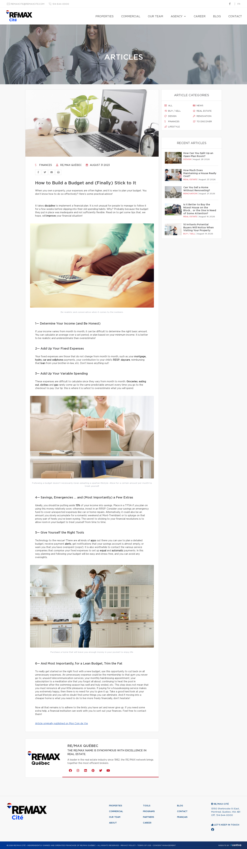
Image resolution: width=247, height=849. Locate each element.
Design (172, 116)
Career (199, 16)
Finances (45, 165)
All (170, 106)
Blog (217, 16)
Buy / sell (174, 111)
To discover (204, 122)
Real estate (204, 111)
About (113, 823)
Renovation (203, 116)
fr (238, 4)
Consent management (164, 845)
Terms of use (144, 845)
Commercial (130, 16)
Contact (235, 16)
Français (182, 817)
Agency (176, 16)
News (199, 106)
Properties (104, 16)
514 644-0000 (60, 4)
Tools (146, 806)
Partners (148, 817)
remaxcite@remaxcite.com (27, 4)
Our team (155, 16)
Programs (149, 811)
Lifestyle (174, 127)
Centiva (236, 845)
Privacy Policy (128, 845)
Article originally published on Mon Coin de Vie (61, 723)
